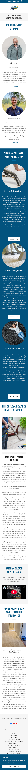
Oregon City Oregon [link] (14, 753)
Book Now (14, 239)
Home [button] (14, 733)
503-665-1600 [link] (17, 18)
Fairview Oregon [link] (14, 747)
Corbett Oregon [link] (14, 743)
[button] (3, 16)
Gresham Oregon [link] (13, 749)
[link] (14, 8)
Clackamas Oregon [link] (14, 739)
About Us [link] (14, 735)
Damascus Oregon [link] (14, 745)
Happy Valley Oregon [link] (14, 751)
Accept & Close (14, 766)
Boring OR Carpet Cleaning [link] (14, 741)
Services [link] (14, 737)
